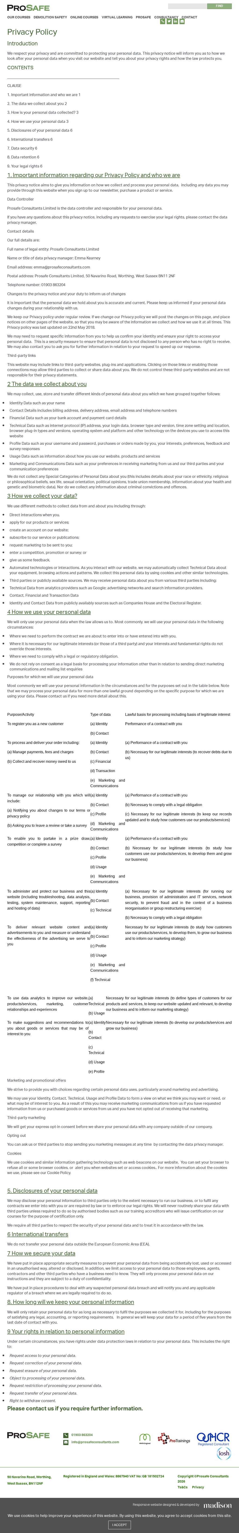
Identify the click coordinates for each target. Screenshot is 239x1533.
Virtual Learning (117, 17)
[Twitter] (169, 21)
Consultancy (166, 17)
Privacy (198, 1487)
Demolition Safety (50, 17)
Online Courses (84, 17)
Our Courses (18, 17)
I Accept (119, 1525)
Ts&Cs (183, 1487)
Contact (189, 17)
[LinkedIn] (175, 21)
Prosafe (143, 17)
